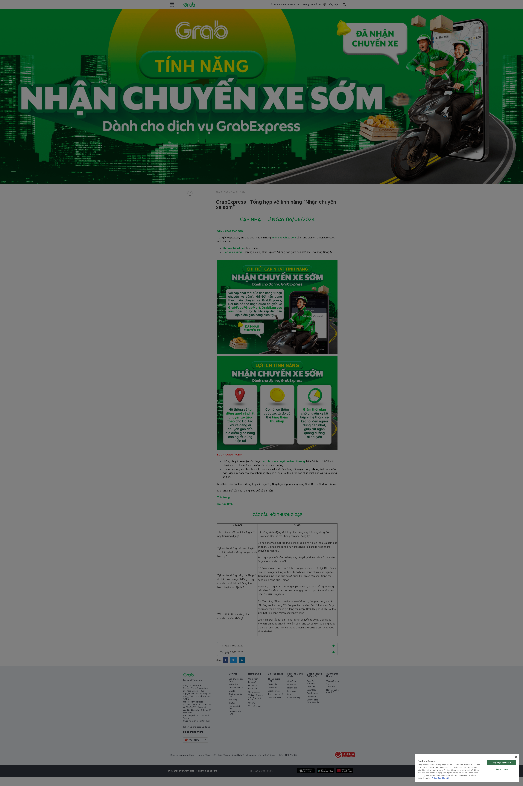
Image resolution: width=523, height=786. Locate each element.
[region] (467, 768)
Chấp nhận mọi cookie (501, 762)
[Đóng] (516, 757)
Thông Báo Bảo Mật (440, 778)
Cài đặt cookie (501, 769)
